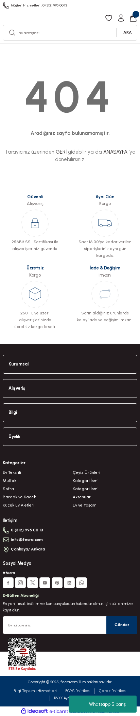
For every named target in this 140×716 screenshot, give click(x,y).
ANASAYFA (115, 152)
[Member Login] (121, 18)
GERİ (61, 152)
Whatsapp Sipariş (107, 704)
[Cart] (133, 18)
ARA (127, 32)
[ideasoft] (34, 711)
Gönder (122, 624)
